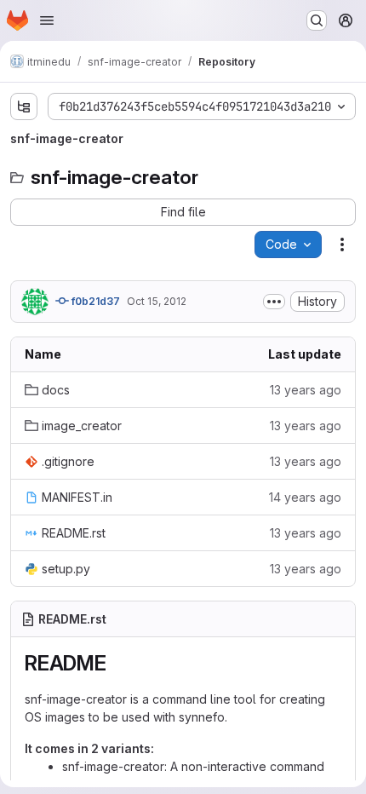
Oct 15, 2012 (156, 301)
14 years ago (305, 497)
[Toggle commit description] (274, 301)
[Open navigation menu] (46, 20)
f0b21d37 (94, 301)
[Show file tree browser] (23, 106)
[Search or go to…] (316, 20)
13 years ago (305, 390)
